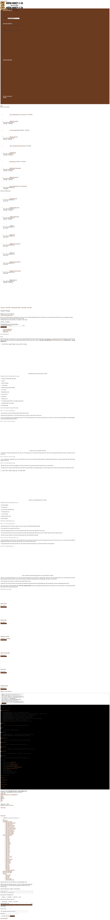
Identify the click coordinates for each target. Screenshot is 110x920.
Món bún (7, 34)
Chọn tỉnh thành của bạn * (7, 702)
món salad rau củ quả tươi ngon (51, 339)
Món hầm (8, 28)
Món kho (7, 26)
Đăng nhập (12, 916)
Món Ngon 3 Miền (9, 21)
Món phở (7, 44)
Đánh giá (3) (5, 331)
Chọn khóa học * (5, 698)
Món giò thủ (8, 51)
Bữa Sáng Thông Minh (10, 11)
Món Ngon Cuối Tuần (10, 14)
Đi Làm (10, 901)
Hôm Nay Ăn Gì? (9, 12)
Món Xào (8, 24)
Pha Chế (15, 897)
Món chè (7, 53)
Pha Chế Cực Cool (10, 15)
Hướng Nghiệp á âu (10, 103)
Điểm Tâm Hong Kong (10, 16)
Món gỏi (7, 46)
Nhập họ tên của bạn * (6, 694)
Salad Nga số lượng (6, 325)
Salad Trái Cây (4, 603)
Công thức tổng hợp (10, 58)
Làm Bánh (9, 897)
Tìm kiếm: (5, 18)
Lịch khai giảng (4, 780)
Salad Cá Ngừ (4, 620)
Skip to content (4, 1)
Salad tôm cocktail (5, 636)
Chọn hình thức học (5, 324)
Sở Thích (15, 901)
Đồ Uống (7, 57)
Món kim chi (8, 49)
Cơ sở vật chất (4, 784)
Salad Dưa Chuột (4, 685)
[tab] (39, 329)
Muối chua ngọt (9, 47)
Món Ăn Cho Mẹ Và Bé (11, 17)
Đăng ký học (3, 782)
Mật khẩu (3, 913)
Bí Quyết (7, 99)
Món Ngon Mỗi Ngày (7, 23)
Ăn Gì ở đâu (8, 98)
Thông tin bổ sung (7, 330)
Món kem (8, 56)
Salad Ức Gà (3, 669)
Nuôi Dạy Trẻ (8, 102)
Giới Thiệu (3, 777)
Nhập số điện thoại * (6, 695)
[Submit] (3, 819)
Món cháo (8, 40)
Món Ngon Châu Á (9, 18)
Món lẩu (7, 43)
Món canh (8, 35)
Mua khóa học (3, 327)
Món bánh (8, 33)
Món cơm (8, 39)
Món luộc (8, 27)
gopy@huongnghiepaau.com (12, 766)
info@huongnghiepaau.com (12, 768)
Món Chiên (8, 30)
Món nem (8, 38)
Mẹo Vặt (7, 101)
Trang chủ (5, 9)
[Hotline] (2, 813)
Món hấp (7, 29)
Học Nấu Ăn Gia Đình (7, 10)
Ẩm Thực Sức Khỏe (7, 96)
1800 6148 (3, 793)
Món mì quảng (9, 45)
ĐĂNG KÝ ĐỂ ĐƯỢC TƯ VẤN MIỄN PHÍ (9, 794)
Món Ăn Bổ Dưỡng (10, 22)
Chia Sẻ (4, 97)
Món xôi (7, 52)
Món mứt (8, 55)
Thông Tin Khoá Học (7, 329)
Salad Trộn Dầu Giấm (5, 652)
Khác (20, 897)
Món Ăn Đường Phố (10, 20)
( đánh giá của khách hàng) (7, 315)
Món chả (7, 37)
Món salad (8, 50)
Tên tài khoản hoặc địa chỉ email (8, 911)
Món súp (7, 41)
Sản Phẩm (8, 307)
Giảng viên (3, 786)
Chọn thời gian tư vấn (6, 699)
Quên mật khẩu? (4, 918)
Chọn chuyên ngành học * (7, 696)
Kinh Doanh (4, 901)
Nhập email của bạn (6, 700)
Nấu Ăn (3, 897)
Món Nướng (8, 32)
